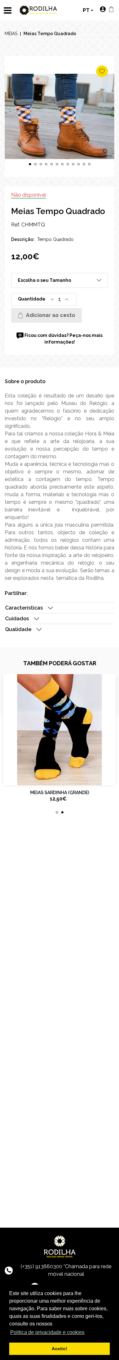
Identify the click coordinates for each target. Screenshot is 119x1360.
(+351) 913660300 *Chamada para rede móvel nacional (66, 1270)
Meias (11, 33)
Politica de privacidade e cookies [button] (47, 1332)
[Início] (38, 9)
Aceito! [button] (59, 1348)
